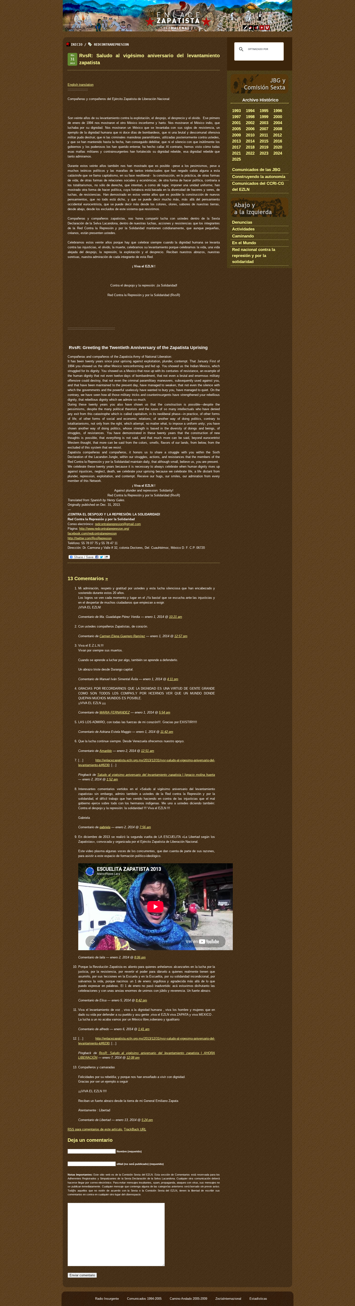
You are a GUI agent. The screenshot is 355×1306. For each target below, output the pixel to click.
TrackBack (135, 1129)
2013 (236, 141)
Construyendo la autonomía (258, 176)
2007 (264, 129)
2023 (264, 153)
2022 (250, 153)
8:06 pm (140, 957)
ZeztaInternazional (228, 1298)
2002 (250, 123)
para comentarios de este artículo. (95, 1129)
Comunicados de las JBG (256, 169)
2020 (277, 147)
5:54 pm (164, 712)
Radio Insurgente (107, 1298)
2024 (277, 153)
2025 (236, 159)
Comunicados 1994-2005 (145, 1298)
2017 (236, 147)
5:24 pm (147, 1120)
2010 (250, 135)
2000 (277, 116)
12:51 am (147, 751)
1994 (250, 110)
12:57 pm (180, 636)
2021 (236, 153)
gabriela (104, 827)
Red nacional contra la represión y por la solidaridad (253, 255)
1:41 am (143, 1029)
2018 (250, 147)
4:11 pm (172, 679)
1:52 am (112, 779)
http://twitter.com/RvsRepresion (90, 538)
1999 (264, 116)
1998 (250, 116)
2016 (277, 141)
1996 (277, 110)
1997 (236, 116)
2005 (236, 129)
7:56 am (145, 827)
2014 (250, 141)
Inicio (76, 44)
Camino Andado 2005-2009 (189, 1298)
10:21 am (175, 617)
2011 (264, 135)
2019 (264, 147)
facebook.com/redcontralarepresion (92, 533)
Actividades (243, 229)
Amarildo (105, 751)
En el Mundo (244, 243)
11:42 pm (166, 732)
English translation (80, 84)
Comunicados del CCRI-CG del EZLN (258, 186)
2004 (277, 123)
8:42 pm (141, 1000)
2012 (277, 135)
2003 (264, 123)
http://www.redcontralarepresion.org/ (104, 528)
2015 (264, 141)
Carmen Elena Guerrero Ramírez (122, 636)
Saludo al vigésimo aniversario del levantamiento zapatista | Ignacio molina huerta (156, 775)
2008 (277, 129)
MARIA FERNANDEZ (114, 712)
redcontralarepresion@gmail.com (118, 524)
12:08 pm (133, 1057)
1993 (236, 110)
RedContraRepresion (111, 44)
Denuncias (242, 222)
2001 (236, 123)
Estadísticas (258, 1298)
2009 (236, 135)
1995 (264, 110)
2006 (250, 129)
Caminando (243, 236)
